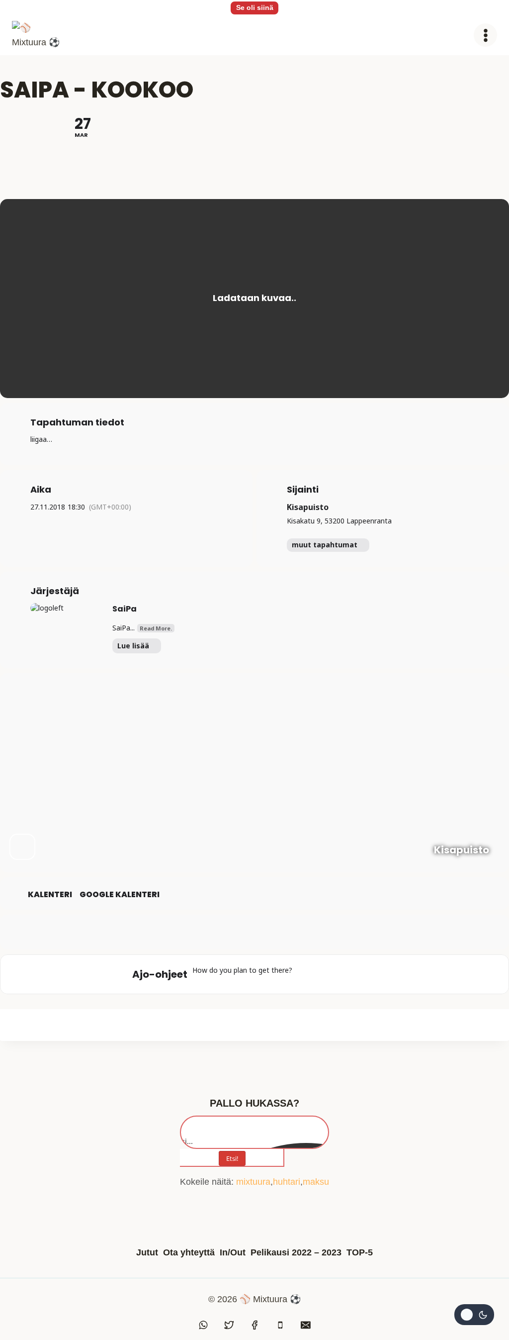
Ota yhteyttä (189, 1252)
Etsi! (232, 1158)
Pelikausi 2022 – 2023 (296, 1252)
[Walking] (363, 974)
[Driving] (325, 974)
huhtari (286, 1182)
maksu (316, 1182)
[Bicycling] (383, 974)
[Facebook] (254, 1325)
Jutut (147, 1252)
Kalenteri (50, 895)
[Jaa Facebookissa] (229, 932)
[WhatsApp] (203, 1325)
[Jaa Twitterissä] (254, 932)
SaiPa (124, 609)
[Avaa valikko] (485, 35)
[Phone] (280, 1325)
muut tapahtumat (324, 544)
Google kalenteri (120, 895)
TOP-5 (359, 1252)
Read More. (156, 628)
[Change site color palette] (474, 1314)
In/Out (233, 1252)
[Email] (306, 1325)
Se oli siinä (254, 7)
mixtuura (253, 1182)
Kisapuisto (308, 507)
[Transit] (344, 974)
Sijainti (303, 489)
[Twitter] (229, 1325)
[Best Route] (305, 974)
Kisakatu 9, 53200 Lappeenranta (339, 520)
